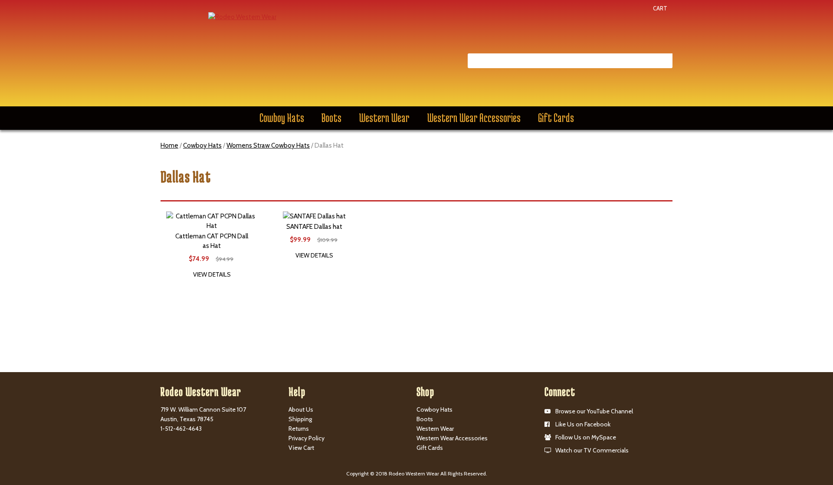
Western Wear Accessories (474, 117)
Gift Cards (556, 117)
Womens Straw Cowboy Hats (268, 145)
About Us (301, 409)
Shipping (300, 419)
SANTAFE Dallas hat (314, 227)
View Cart (301, 448)
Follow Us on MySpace (585, 437)
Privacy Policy (307, 438)
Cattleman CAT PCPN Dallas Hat (211, 241)
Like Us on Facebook (582, 424)
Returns (299, 428)
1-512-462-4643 (181, 428)
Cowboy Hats (281, 117)
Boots (331, 117)
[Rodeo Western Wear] (242, 16)
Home (169, 145)
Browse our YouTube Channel (594, 411)
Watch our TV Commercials (592, 450)
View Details (212, 274)
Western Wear (384, 117)
